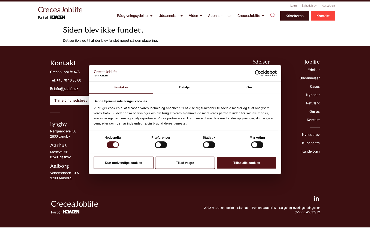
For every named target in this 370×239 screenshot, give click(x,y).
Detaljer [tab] (185, 87)
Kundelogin (328, 5)
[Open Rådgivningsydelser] (151, 15)
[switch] (161, 144)
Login (293, 5)
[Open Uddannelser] (181, 15)
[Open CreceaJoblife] (263, 15)
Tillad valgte (185, 162)
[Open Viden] (201, 15)
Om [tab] (249, 87)
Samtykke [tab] (120, 87)
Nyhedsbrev (309, 5)
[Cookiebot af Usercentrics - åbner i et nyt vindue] (258, 73)
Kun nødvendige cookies (123, 162)
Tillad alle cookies (246, 162)
